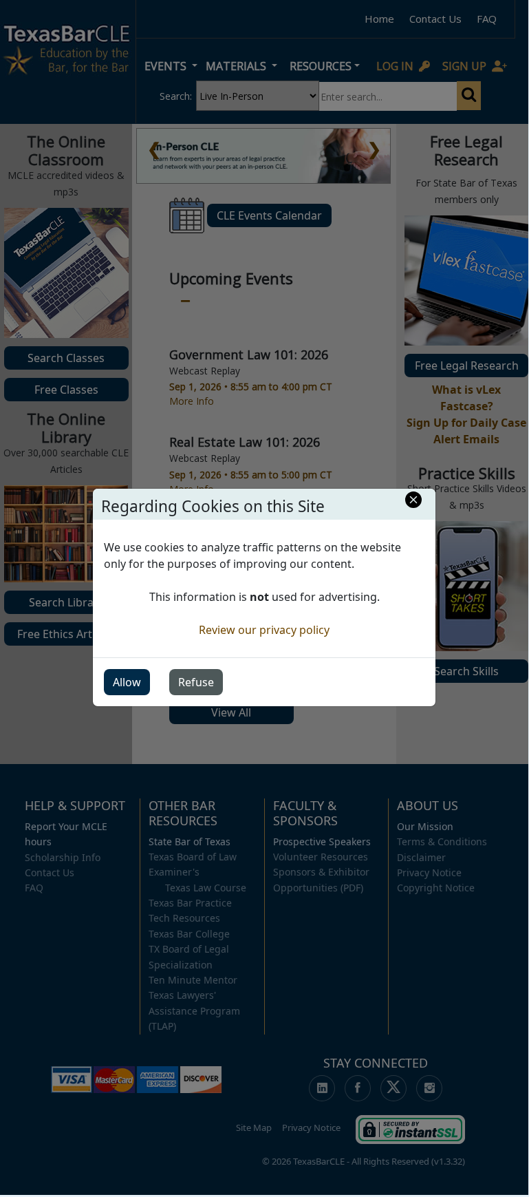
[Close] (413, 499)
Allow (127, 682)
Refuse (196, 682)
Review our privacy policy (264, 629)
